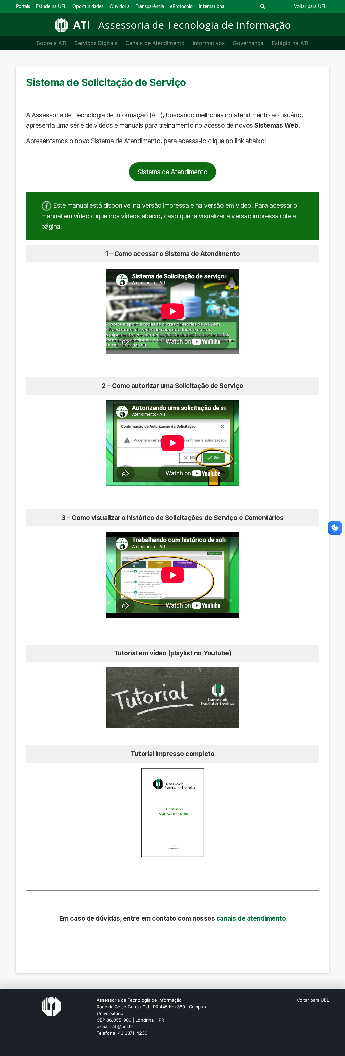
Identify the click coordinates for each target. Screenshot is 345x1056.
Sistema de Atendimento (172, 172)
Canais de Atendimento (155, 43)
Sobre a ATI (51, 43)
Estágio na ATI (290, 43)
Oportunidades (87, 6)
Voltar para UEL (310, 6)
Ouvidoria (119, 6)
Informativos (209, 43)
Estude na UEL (51, 6)
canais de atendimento (251, 918)
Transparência (150, 6)
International (212, 6)
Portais (23, 6)
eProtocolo (181, 6)
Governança (248, 43)
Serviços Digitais (95, 43)
